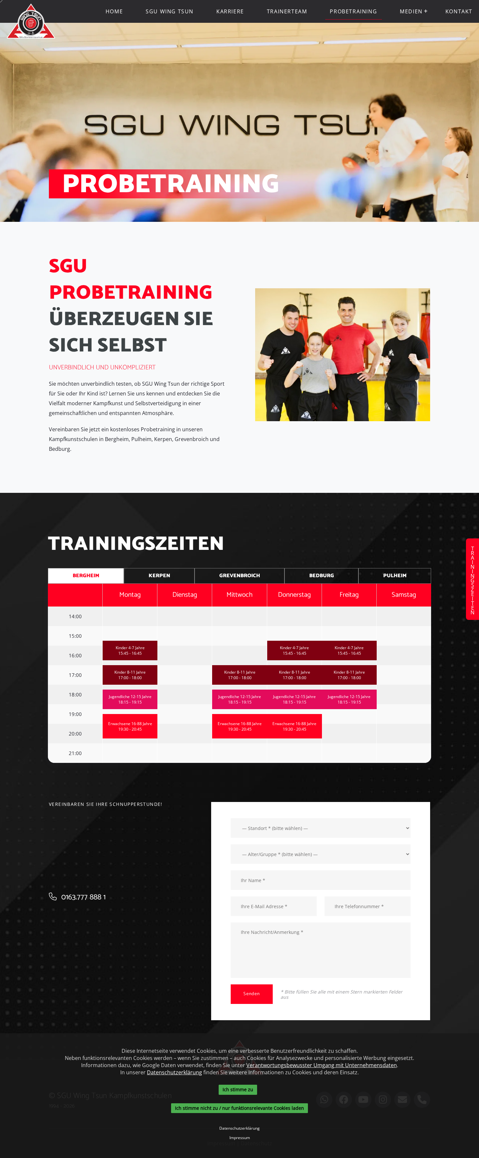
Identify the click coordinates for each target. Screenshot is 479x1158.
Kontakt (458, 11)
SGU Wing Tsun (170, 11)
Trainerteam (287, 11)
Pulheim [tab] (395, 575)
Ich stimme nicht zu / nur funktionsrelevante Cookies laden (239, 1108)
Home (114, 11)
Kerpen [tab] (159, 575)
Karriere (230, 11)
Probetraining (353, 11)
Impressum (239, 1138)
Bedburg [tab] (321, 575)
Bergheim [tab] (86, 575)
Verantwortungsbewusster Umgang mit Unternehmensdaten (321, 1065)
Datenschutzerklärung (174, 1072)
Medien (411, 11)
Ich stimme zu (238, 1089)
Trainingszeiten (472, 579)
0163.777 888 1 (82, 897)
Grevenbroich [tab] (239, 575)
